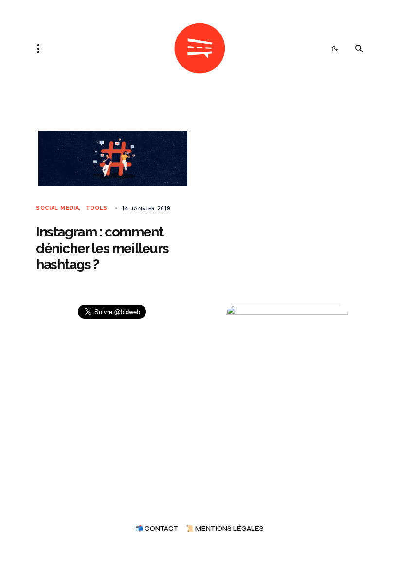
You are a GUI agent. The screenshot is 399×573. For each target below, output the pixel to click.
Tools (97, 208)
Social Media (57, 208)
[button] (41, 48)
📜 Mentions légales (225, 529)
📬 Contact (156, 529)
